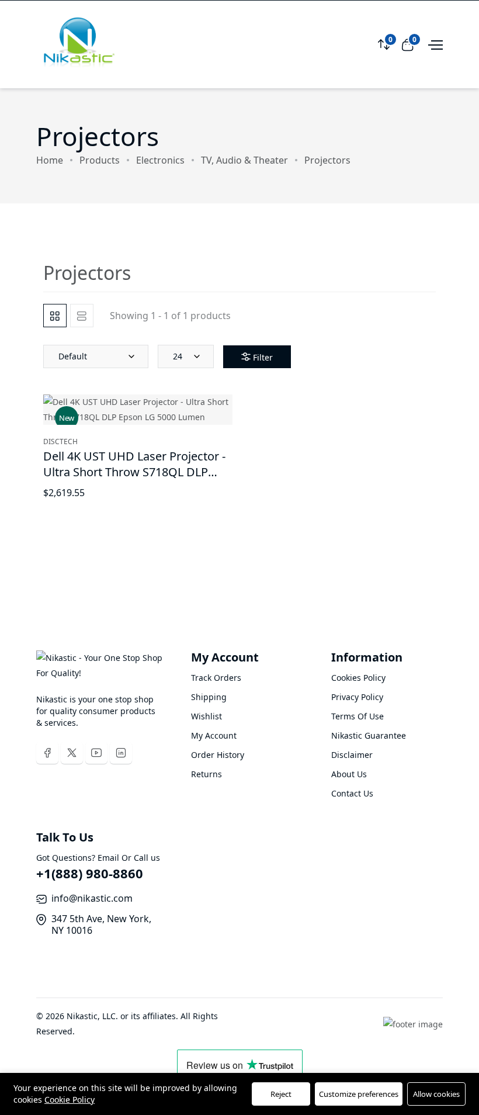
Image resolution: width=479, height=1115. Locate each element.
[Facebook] (47, 753)
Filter (263, 357)
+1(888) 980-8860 (89, 873)
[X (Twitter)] (72, 753)
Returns (206, 774)
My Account (214, 735)
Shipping (209, 696)
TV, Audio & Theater (244, 160)
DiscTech (60, 441)
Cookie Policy (69, 1099)
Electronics (160, 160)
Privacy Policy (357, 696)
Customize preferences (358, 1094)
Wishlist (206, 716)
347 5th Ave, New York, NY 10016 (101, 924)
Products (99, 160)
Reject (280, 1094)
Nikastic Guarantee (368, 735)
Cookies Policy (358, 677)
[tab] (55, 315)
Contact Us (352, 793)
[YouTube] (96, 753)
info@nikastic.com (92, 898)
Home (49, 160)
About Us (349, 774)
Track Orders (216, 677)
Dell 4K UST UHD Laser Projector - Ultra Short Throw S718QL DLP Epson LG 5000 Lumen (134, 471)
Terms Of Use (357, 716)
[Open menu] (434, 43)
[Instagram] (121, 753)
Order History (217, 754)
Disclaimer (352, 754)
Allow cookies (436, 1094)
